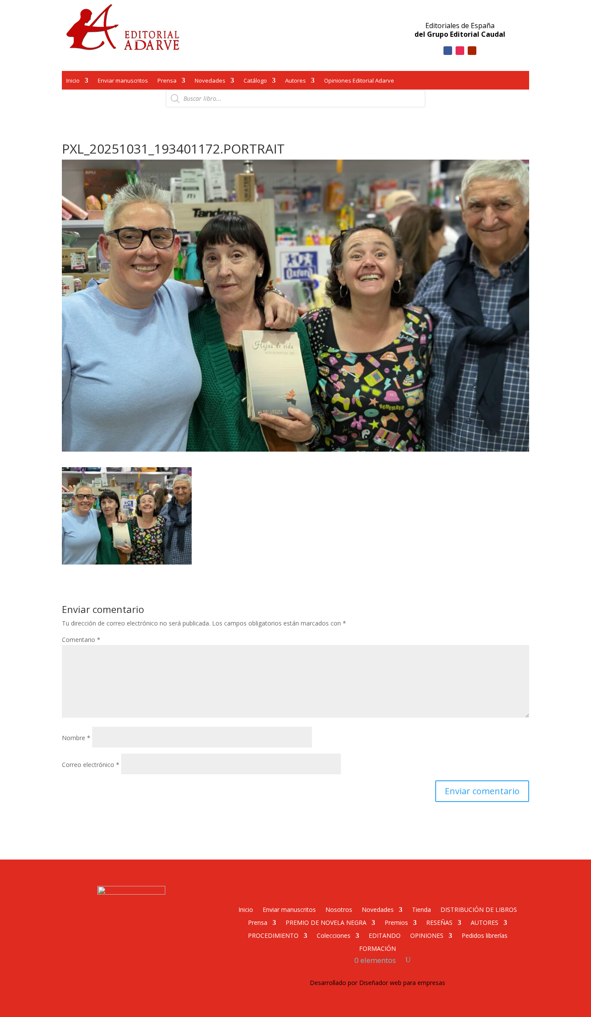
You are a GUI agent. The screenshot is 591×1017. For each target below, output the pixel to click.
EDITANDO (385, 935)
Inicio (73, 81)
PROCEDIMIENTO (273, 935)
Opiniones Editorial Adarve (359, 81)
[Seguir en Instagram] (460, 50)
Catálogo (255, 81)
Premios (396, 922)
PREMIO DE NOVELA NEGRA (326, 922)
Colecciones (333, 935)
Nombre (76, 738)
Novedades (210, 81)
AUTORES (484, 922)
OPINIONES (426, 935)
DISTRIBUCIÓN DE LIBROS (478, 909)
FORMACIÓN (377, 948)
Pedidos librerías (484, 935)
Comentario (81, 639)
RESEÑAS (439, 922)
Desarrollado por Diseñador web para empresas (377, 983)
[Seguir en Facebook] (447, 50)
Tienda (421, 909)
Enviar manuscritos (123, 81)
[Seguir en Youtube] (472, 50)
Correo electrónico (90, 764)
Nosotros (338, 909)
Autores (295, 81)
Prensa (167, 81)
